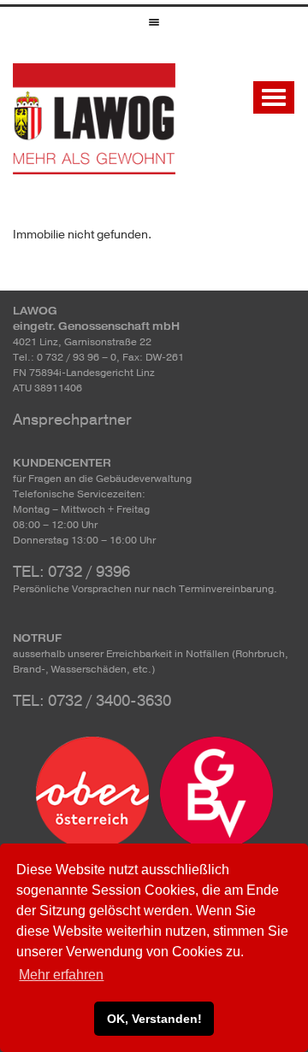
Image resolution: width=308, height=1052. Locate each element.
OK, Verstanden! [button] (154, 1019)
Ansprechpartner (72, 419)
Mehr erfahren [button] (61, 974)
